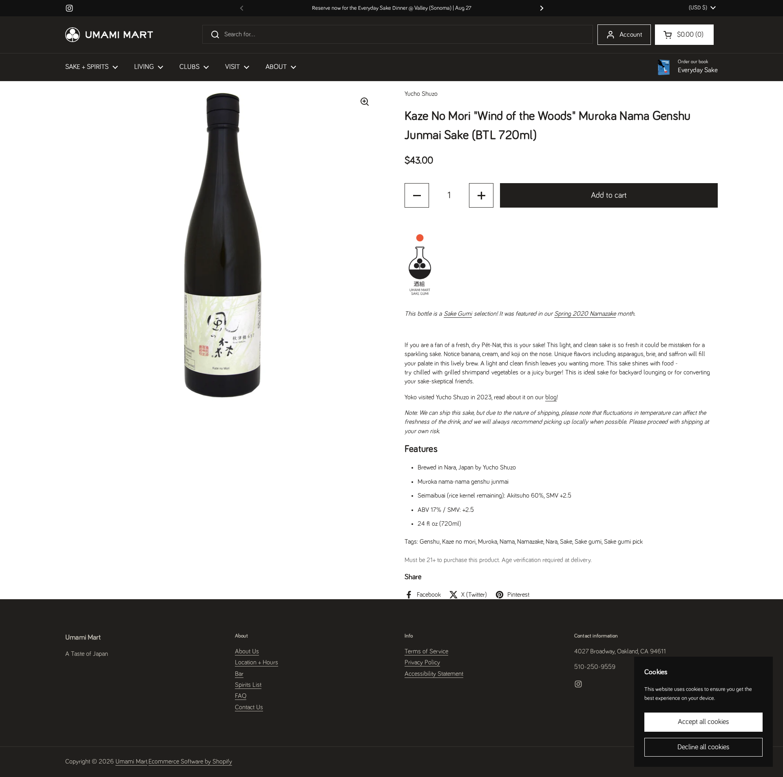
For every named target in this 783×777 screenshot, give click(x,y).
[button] (417, 195)
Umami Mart (131, 761)
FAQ (240, 696)
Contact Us (249, 707)
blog (551, 397)
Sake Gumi (458, 313)
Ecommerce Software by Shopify (190, 761)
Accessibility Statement (434, 674)
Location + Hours (256, 662)
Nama (507, 541)
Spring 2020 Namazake (585, 313)
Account (630, 34)
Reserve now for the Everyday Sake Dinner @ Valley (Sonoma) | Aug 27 (391, 8)
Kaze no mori (459, 541)
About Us (247, 651)
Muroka (487, 541)
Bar (239, 674)
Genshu (430, 541)
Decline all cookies (703, 747)
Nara (551, 541)
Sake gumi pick (623, 541)
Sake (566, 541)
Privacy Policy (422, 662)
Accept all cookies (703, 722)
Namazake (530, 541)
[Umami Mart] (109, 34)
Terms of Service (426, 651)
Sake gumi (588, 541)
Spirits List (248, 685)
